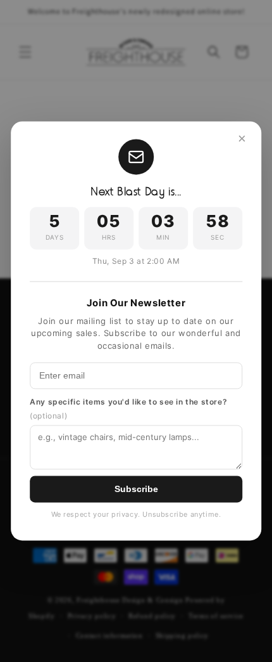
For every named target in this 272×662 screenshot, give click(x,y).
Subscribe (136, 489)
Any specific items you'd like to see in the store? (128, 409)
